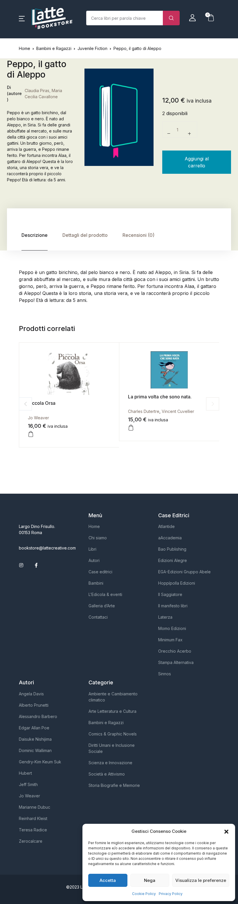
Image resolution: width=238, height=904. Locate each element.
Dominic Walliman (35, 750)
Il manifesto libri (172, 605)
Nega (149, 880)
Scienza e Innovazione (110, 762)
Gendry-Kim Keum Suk (40, 761)
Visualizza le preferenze (200, 880)
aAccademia (170, 537)
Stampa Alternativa (176, 662)
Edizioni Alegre (172, 560)
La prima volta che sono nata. (160, 397)
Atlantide (166, 526)
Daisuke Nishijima (35, 739)
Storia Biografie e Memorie (114, 785)
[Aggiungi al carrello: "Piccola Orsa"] (31, 434)
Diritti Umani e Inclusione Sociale (112, 748)
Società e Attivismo (107, 773)
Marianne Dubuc (34, 807)
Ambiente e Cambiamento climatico (113, 696)
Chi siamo (98, 537)
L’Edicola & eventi (105, 594)
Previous (25, 403)
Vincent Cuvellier (178, 411)
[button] (226, 831)
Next (212, 403)
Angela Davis (31, 693)
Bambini (96, 583)
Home (24, 48)
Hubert (25, 773)
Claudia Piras (37, 90)
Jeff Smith (28, 784)
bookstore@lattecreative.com (47, 547)
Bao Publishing (172, 549)
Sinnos (164, 673)
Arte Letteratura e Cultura (112, 711)
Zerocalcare (30, 841)
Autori (94, 560)
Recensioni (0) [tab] (138, 235)
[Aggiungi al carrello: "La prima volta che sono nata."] (131, 427)
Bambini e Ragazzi (53, 48)
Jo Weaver (38, 417)
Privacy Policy (171, 894)
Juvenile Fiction (92, 48)
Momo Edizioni (172, 628)
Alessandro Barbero (38, 716)
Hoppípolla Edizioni (176, 583)
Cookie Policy (144, 894)
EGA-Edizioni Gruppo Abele (184, 571)
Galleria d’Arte (102, 605)
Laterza (165, 617)
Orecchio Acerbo (174, 651)
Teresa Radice (33, 829)
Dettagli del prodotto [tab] (85, 235)
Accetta (108, 880)
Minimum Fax (170, 639)
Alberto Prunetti (33, 705)
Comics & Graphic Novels (113, 733)
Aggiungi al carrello (197, 162)
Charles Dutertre (143, 411)
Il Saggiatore (170, 594)
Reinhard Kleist (33, 818)
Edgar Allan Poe (34, 727)
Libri (92, 549)
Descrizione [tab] (34, 235)
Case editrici (100, 571)
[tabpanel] (119, 117)
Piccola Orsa (41, 403)
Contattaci (98, 617)
